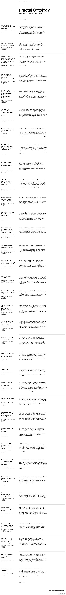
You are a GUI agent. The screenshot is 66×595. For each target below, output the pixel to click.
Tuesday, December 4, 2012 (5, 388)
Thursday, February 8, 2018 (5, 203)
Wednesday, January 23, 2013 (5, 372)
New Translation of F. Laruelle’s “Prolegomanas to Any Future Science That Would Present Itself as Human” (8, 59)
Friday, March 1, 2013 (4, 312)
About (24, 1)
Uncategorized (3, 32)
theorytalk (9, 252)
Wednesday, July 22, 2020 (5, 30)
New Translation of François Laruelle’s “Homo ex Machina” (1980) (8, 199)
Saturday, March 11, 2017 (5, 266)
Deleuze (2, 435)
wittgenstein (8, 190)
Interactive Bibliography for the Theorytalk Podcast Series (7, 214)
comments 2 (3, 31)
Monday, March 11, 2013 (4, 296)
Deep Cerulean (29, 1)
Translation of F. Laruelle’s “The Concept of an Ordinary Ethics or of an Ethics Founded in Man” (7, 112)
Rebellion (9, 171)
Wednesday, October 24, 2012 (5, 402)
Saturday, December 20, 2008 (6, 573)
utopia (3, 469)
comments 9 (3, 204)
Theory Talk (35, 1)
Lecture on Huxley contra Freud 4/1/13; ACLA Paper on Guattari (8, 292)
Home (20, 1)
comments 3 (3, 267)
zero (7, 436)
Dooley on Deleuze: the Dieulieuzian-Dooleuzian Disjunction (7, 430)
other (10, 531)
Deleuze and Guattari (8, 435)
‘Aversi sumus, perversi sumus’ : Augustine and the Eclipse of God (7, 494)
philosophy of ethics (11, 120)
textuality (9, 237)
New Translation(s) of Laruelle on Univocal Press (7, 384)
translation (3, 172)
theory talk (3, 220)
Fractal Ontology (34, 10)
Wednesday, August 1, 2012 (5, 419)
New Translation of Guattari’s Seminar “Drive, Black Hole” (8, 26)
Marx (14, 188)
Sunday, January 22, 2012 (5, 498)
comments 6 (3, 281)
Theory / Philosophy (4, 252)
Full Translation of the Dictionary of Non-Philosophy (7, 556)
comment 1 (3, 313)
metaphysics (4, 189)
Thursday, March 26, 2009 (5, 560)
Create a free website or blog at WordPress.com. (56, 590)
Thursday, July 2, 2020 (4, 47)
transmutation (3, 436)
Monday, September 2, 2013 (5, 280)
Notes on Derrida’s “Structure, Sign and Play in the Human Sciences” (8, 262)
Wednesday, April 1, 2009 (5, 545)
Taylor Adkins (12, 30)
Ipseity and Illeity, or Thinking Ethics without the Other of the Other (7, 525)
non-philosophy (8, 189)
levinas (8, 531)
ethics (2, 531)
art (1, 236)
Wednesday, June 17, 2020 (5, 81)
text (6, 237)
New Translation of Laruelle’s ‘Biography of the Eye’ (7, 509)
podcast (13, 251)
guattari (2, 421)
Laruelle (11, 188)
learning (5, 531)
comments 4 (3, 219)
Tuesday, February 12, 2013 (5, 359)
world (2, 516)
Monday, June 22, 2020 (4, 65)
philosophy (5, 120)
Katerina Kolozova (7, 188)
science (13, 189)
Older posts (22, 582)
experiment (4, 236)
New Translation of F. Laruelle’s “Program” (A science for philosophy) (7, 43)
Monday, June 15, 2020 (4, 100)
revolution (13, 171)
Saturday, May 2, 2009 (4, 529)
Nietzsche (2, 171)
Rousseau (2, 452)
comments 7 (3, 499)
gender (2, 188)
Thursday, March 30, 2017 (5, 249)
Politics (6, 171)
